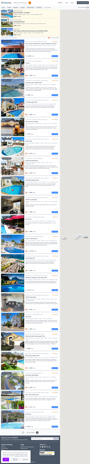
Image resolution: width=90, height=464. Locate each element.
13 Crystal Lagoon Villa (31, 102)
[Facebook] (40, 447)
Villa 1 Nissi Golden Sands (32, 394)
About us (3, 447)
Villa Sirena (28, 316)
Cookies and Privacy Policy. (21, 456)
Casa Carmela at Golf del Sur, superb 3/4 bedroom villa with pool (40, 43)
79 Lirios (27, 63)
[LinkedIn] (45, 447)
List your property (83, 2)
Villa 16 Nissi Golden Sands (32, 355)
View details (54, 56)
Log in (72, 2)
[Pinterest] (47, 447)
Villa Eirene (28, 414)
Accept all (5, 459)
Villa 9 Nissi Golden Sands (32, 180)
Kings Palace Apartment (31, 160)
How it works (4, 448)
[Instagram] (49, 447)
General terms (24, 448)
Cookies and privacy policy (27, 447)
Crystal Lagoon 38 (30, 258)
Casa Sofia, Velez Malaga (31, 375)
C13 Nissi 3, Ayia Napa (31, 199)
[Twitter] (42, 447)
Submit (56, 438)
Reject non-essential (15, 459)
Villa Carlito (28, 219)
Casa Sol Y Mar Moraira (31, 238)
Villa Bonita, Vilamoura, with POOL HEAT (36, 277)
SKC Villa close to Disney (31, 121)
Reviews (3, 450)
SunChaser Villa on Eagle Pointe (33, 82)
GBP (61, 2)
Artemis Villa (28, 141)
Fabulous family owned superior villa (35, 336)
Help (66, 2)
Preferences (25, 459)
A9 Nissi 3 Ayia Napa (30, 297)
